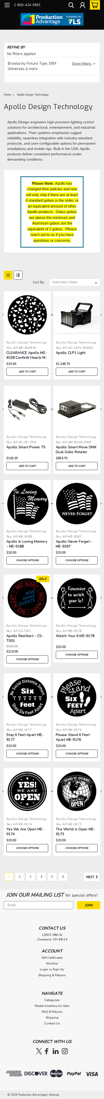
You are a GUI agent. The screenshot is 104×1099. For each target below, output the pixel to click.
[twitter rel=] (39, 1051)
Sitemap (54, 1095)
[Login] (82, 6)
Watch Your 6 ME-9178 (75, 635)
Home (7, 95)
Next (90, 877)
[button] (52, 66)
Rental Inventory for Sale (52, 1006)
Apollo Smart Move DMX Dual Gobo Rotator (76, 449)
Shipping (52, 1018)
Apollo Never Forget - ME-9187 (74, 544)
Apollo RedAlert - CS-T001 (24, 638)
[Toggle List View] (18, 275)
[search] (71, 6)
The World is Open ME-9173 (75, 831)
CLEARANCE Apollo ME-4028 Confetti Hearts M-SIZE (26, 355)
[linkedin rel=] (56, 1051)
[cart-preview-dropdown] (93, 5)
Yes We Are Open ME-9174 (25, 831)
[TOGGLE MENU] (7, 5)
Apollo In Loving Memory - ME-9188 (26, 544)
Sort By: (39, 282)
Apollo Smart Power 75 (25, 447)
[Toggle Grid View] (8, 275)
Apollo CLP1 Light (70, 352)
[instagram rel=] (65, 1051)
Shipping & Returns (52, 975)
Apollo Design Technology (33, 95)
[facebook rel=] (46, 1051)
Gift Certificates (52, 958)
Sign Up (58, 969)
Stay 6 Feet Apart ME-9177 (24, 737)
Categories (52, 1000)
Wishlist (52, 963)
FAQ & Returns (52, 1012)
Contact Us (52, 1023)
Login (44, 969)
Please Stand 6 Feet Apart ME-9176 (73, 737)
